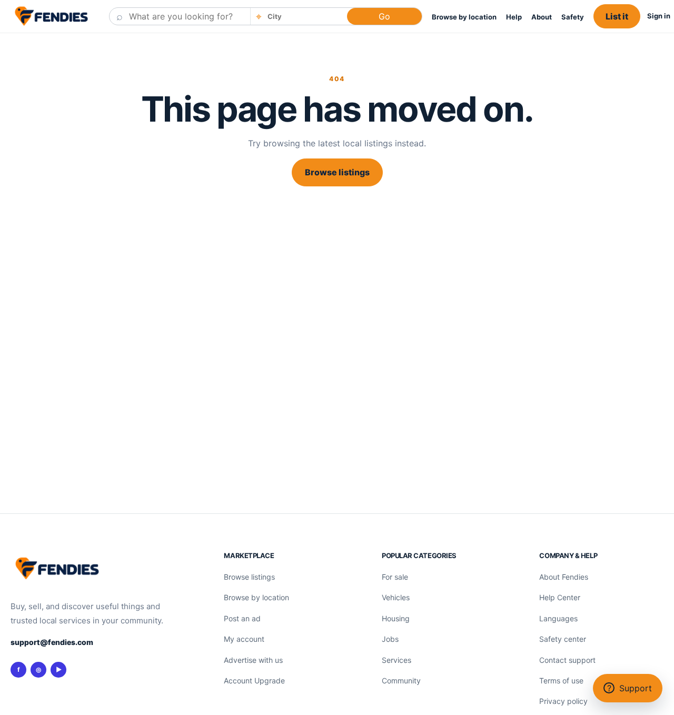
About (541, 17)
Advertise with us (253, 660)
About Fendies (563, 576)
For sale (395, 576)
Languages (558, 618)
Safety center (562, 638)
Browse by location (464, 17)
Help (514, 17)
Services (396, 660)
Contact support (567, 660)
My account (244, 638)
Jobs (390, 638)
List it (617, 16)
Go (384, 16)
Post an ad (242, 618)
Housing (396, 618)
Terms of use (561, 680)
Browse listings (337, 172)
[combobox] (303, 16)
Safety (572, 17)
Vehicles (396, 597)
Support (629, 688)
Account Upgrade (254, 680)
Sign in (658, 16)
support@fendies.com (52, 642)
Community (401, 680)
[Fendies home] (51, 16)
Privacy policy (563, 701)
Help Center (559, 597)
